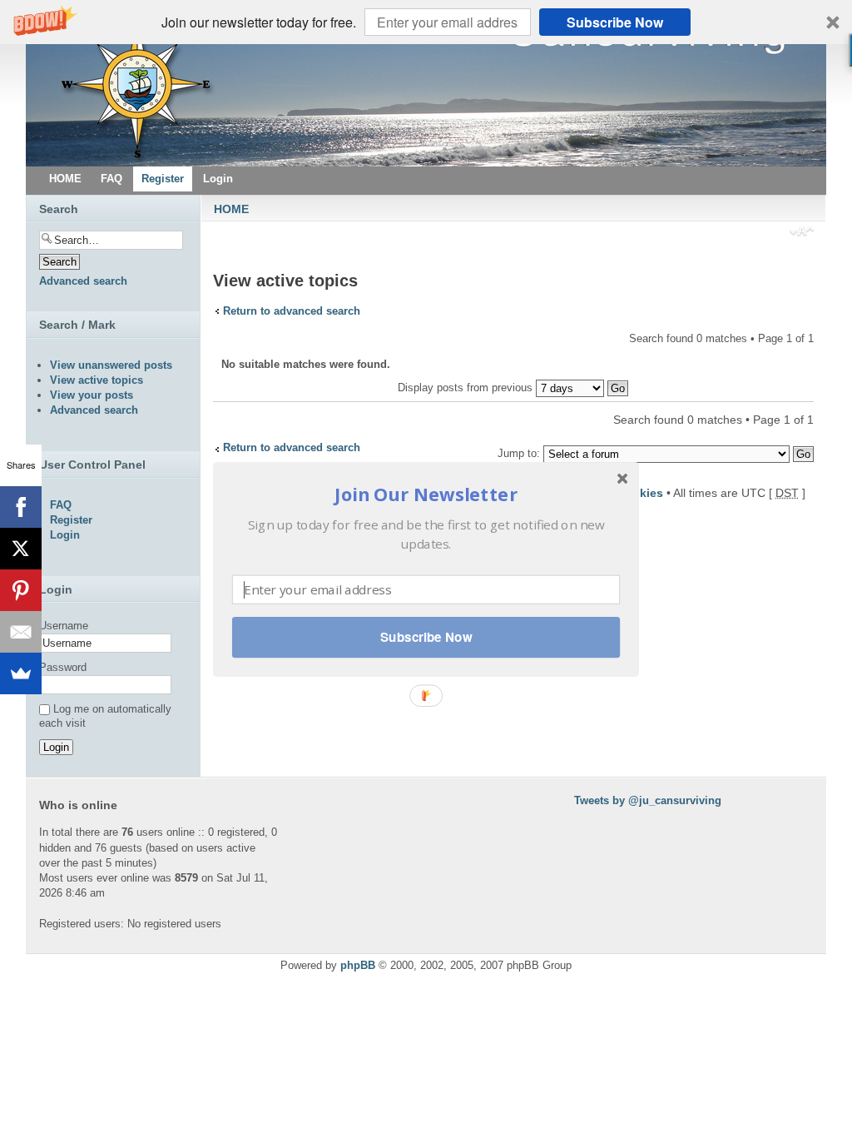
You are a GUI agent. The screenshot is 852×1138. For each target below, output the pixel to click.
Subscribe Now (426, 637)
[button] (426, 493)
